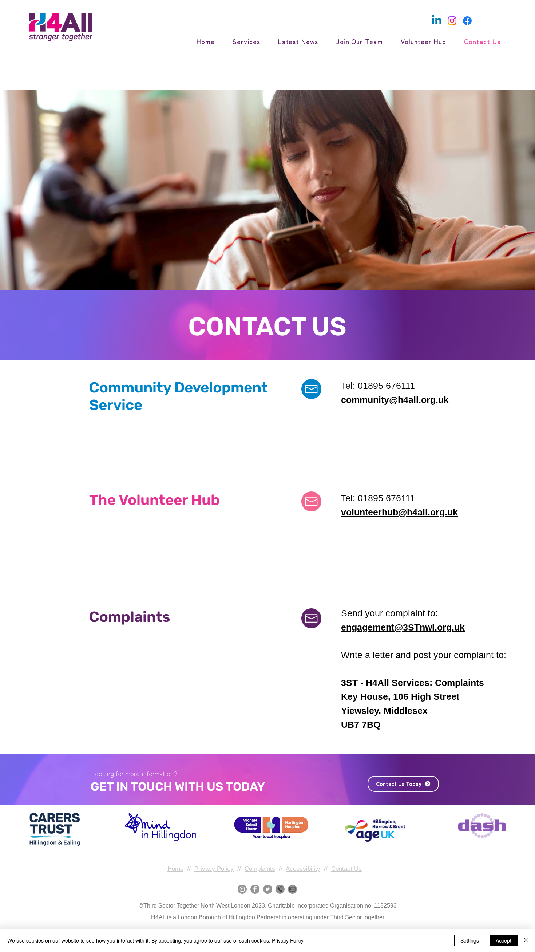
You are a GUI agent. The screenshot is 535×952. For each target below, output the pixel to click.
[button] (242, 41)
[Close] (526, 940)
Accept (503, 940)
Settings (469, 940)
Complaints (260, 868)
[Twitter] (267, 889)
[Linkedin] (437, 21)
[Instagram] (452, 21)
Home (175, 868)
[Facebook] (467, 21)
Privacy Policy (214, 868)
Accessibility (303, 868)
